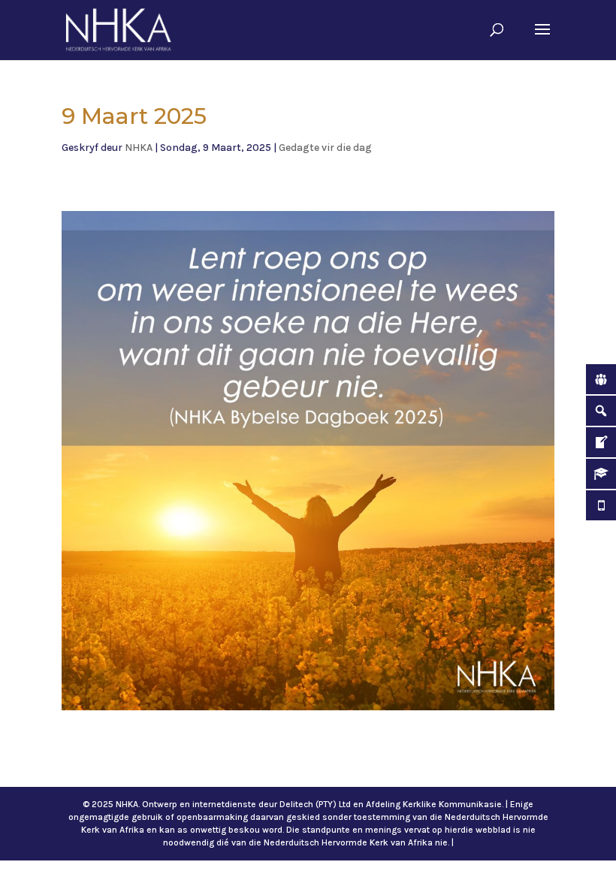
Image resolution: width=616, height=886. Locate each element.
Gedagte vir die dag (325, 147)
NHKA (138, 147)
